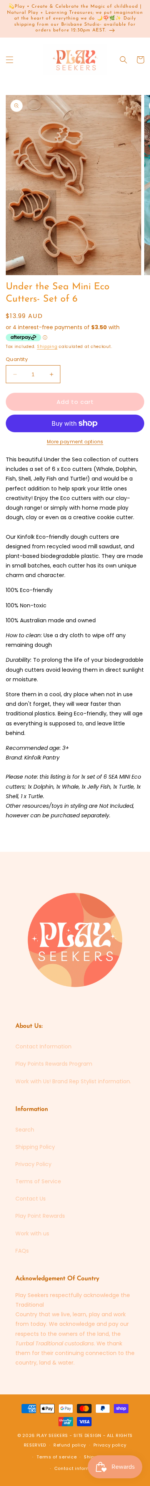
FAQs (22, 1251)
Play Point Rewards (40, 1216)
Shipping (47, 346)
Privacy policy (110, 1445)
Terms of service (57, 1457)
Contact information (78, 1468)
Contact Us (30, 1198)
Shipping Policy (35, 1147)
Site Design (87, 1435)
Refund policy (69, 1445)
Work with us (32, 1233)
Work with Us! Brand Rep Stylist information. (73, 1081)
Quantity (17, 359)
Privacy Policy (33, 1164)
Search (24, 1129)
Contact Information (43, 1046)
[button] (9, 59)
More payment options (75, 441)
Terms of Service (38, 1181)
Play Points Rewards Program (53, 1064)
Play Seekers (52, 1435)
